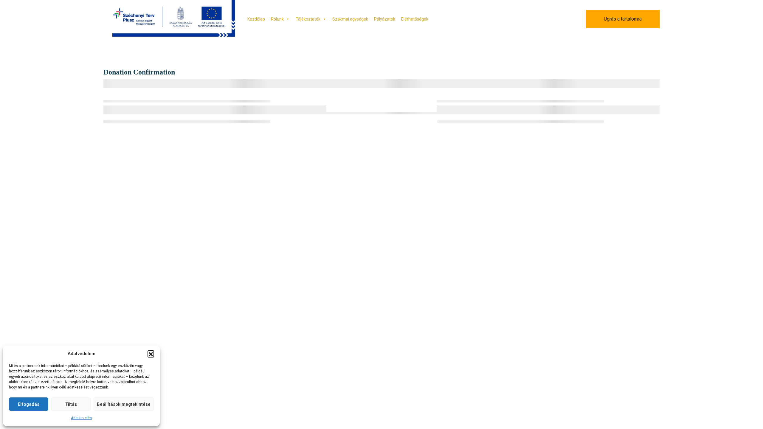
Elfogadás (28, 404)
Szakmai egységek (350, 19)
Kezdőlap (256, 19)
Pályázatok (384, 19)
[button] (151, 354)
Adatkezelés (81, 418)
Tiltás (71, 404)
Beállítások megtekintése (124, 404)
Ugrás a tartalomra (623, 19)
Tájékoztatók (308, 19)
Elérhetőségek (414, 19)
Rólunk (277, 19)
